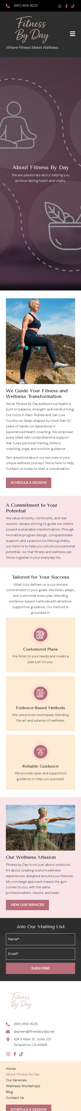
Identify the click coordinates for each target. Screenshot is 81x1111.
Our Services (16, 1080)
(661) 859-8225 (26, 5)
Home (11, 1068)
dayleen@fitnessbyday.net (34, 1031)
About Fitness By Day (23, 1074)
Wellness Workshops (23, 1086)
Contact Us (15, 1097)
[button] (60, 6)
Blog (9, 1092)
